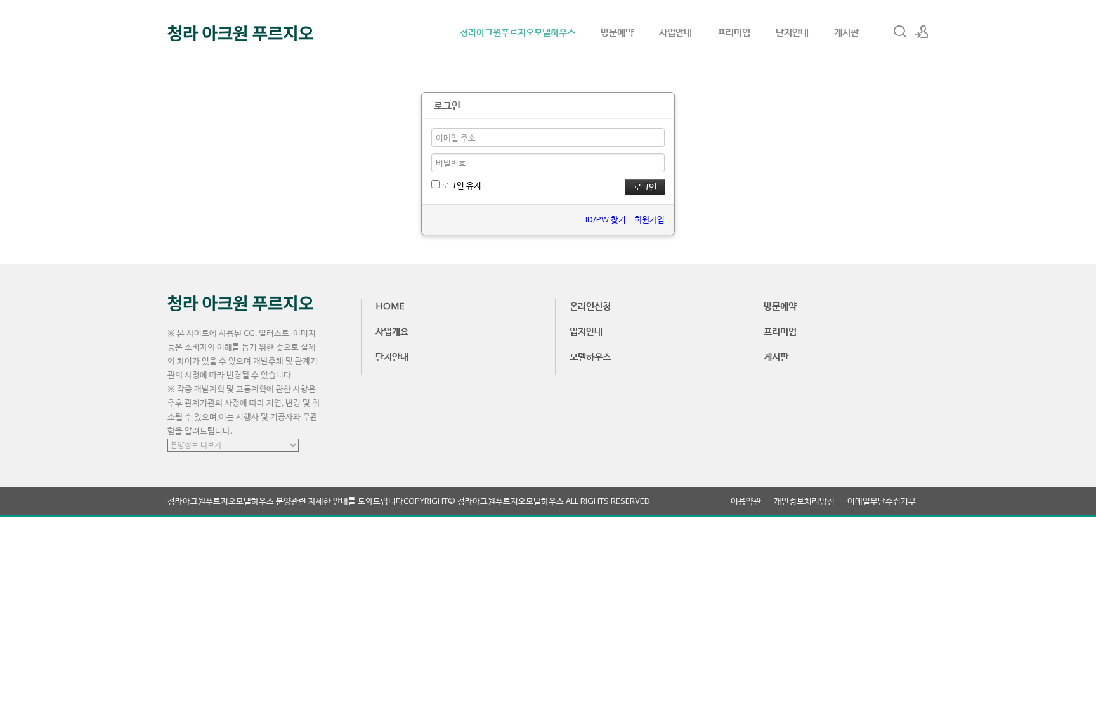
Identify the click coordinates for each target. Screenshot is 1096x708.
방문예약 (617, 31)
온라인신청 (590, 305)
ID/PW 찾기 (605, 219)
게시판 (846, 31)
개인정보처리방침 (804, 501)
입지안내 (586, 331)
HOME (390, 305)
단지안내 (792, 31)
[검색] (900, 32)
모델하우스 (590, 356)
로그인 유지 (460, 185)
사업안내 (675, 31)
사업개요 (391, 331)
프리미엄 (733, 31)
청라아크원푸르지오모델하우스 (517, 31)
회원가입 (649, 219)
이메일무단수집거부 (881, 501)
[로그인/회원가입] (922, 32)
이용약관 (746, 501)
